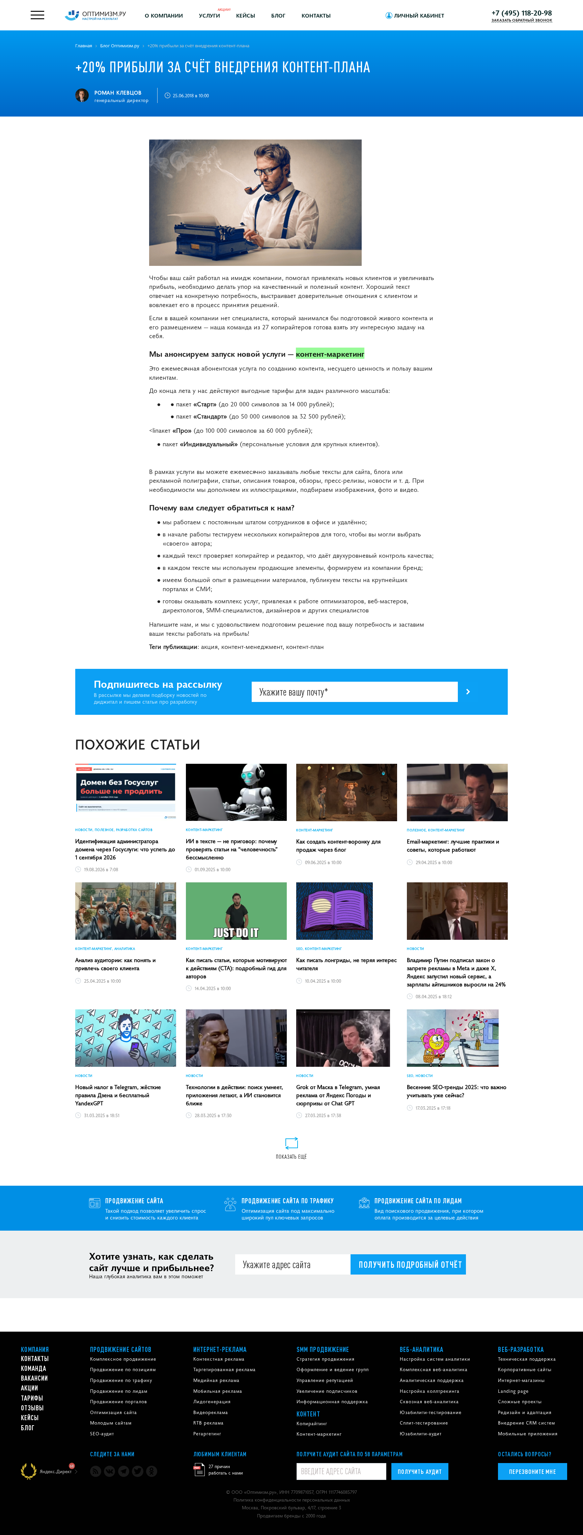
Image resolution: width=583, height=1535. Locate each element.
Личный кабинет (419, 15)
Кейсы (245, 15)
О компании (164, 15)
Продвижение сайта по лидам (418, 1200)
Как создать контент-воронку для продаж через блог (338, 845)
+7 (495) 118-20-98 (522, 12)
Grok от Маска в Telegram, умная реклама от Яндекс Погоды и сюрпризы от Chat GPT (338, 1095)
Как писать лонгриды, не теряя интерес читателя (346, 964)
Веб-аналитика (421, 1349)
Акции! (224, 9)
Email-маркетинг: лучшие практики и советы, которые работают (453, 845)
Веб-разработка (521, 1349)
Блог (278, 15)
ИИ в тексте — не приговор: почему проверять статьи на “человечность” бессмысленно (232, 849)
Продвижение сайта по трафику (288, 1200)
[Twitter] (137, 1471)
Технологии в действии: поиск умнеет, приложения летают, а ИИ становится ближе (234, 1095)
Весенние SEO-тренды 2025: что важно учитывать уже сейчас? (456, 1091)
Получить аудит (420, 1471)
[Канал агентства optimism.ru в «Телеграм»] (123, 1471)
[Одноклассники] (151, 1471)
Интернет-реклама (220, 1349)
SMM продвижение (323, 1349)
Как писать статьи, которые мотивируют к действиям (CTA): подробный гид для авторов (236, 968)
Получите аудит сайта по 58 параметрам (350, 1454)
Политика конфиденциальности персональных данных (291, 1499)
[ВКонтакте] (109, 1471)
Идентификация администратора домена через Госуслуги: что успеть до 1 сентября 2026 (125, 849)
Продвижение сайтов (121, 1349)
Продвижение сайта (134, 1200)
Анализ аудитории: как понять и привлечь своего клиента (115, 964)
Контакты (316, 15)
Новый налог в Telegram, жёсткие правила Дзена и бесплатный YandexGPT (118, 1095)
